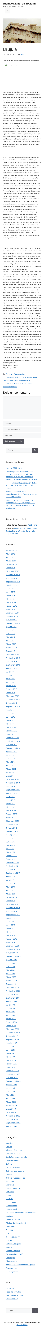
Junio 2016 (10, 675)
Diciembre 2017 (12, 613)
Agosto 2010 (11, 918)
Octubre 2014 (11, 745)
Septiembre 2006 (13, 1081)
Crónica (9, 1164)
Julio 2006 (10, 1088)
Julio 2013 (10, 797)
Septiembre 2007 (13, 1040)
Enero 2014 (10, 776)
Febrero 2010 (11, 939)
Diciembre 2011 (12, 863)
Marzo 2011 (11, 894)
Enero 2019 (10, 568)
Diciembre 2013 (12, 779)
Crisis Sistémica (12, 1161)
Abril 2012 (10, 849)
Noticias (9, 1230)
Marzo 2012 (11, 852)
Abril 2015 (10, 724)
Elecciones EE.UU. (13, 1188)
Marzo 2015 (11, 727)
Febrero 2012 (11, 856)
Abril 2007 (10, 1057)
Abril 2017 (10, 641)
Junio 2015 (10, 717)
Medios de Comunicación (16, 1223)
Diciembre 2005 (12, 1112)
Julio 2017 (10, 630)
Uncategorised (12, 1272)
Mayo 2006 (11, 1095)
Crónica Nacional (13, 1167)
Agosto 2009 (11, 960)
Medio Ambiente (13, 1220)
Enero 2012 (10, 859)
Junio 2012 (10, 842)
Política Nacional (13, 1251)
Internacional (11, 1206)
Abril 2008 (10, 1015)
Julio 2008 (10, 1005)
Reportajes (10, 1258)
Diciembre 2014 (12, 738)
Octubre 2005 (12, 1119)
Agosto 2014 (11, 752)
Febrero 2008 (11, 1022)
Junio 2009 (10, 967)
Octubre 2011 (11, 870)
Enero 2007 (11, 1067)
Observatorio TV (13, 1237)
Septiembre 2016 (13, 665)
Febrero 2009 (11, 981)
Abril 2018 (10, 599)
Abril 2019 (10, 557)
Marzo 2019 (11, 561)
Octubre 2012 (11, 828)
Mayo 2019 (10, 554)
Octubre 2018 (11, 578)
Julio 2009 (10, 963)
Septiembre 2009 (13, 956)
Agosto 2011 (11, 877)
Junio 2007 (10, 1050)
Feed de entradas (13, 1292)
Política (9, 1247)
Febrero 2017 (11, 648)
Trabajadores (11, 1268)
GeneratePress (22, 1325)
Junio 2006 (10, 1092)
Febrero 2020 (11, 550)
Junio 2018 (10, 592)
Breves (9, 1147)
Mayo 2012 (10, 845)
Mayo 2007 (10, 1053)
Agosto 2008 (11, 1001)
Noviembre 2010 (13, 908)
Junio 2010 (10, 925)
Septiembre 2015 (13, 707)
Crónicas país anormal (15, 1171)
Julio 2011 (10, 880)
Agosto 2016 (11, 668)
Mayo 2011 (10, 887)
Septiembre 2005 (13, 1123)
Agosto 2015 (11, 710)
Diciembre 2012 (12, 821)
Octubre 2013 (11, 786)
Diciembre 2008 (12, 988)
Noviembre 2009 (13, 949)
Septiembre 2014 (13, 748)
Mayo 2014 (10, 762)
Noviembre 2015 (13, 700)
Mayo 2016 (10, 679)
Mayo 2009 (11, 970)
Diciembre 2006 (12, 1071)
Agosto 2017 (11, 627)
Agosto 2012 (11, 835)
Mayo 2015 (10, 720)
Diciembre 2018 (12, 571)
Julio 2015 (10, 713)
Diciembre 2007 (12, 1029)
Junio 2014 (10, 759)
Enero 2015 (10, 734)
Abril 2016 (10, 682)
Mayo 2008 (10, 1012)
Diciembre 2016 (12, 654)
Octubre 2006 (12, 1078)
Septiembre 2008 (13, 998)
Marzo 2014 (11, 769)
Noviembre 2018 (13, 575)
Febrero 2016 (11, 689)
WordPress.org (12, 1299)
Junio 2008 (10, 1008)
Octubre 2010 (11, 911)
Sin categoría (11, 1261)
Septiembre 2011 (13, 873)
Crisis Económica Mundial (16, 1157)
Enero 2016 (10, 693)
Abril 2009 (10, 974)
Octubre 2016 (11, 661)
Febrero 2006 (11, 1105)
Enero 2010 (10, 942)
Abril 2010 (10, 932)
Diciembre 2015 (12, 696)
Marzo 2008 (11, 1019)
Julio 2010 (10, 922)
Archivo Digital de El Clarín (19, 3)
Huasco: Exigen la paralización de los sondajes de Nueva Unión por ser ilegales (21, 485)
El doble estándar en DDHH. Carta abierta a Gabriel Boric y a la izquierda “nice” (22, 531)
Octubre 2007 (12, 1036)
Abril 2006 (10, 1099)
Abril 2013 (10, 807)
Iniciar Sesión (11, 1288)
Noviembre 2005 (13, 1116)
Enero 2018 (10, 609)
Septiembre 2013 (13, 790)
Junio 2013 (10, 800)
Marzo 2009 (11, 977)
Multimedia (10, 1226)
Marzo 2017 (11, 644)
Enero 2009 (11, 984)
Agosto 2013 (11, 793)
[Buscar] (35, 450)
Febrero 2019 (11, 564)
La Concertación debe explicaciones (21, 1213)
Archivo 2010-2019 (14, 468)
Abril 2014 (10, 765)
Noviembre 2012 (13, 824)
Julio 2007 (10, 1046)
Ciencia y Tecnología (14, 1150)
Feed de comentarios (15, 1295)
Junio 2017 (10, 634)
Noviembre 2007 (13, 1033)
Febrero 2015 (11, 731)
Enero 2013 (10, 818)
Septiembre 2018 (13, 582)
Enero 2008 (11, 1026)
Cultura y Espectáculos (15, 374)
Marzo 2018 (11, 602)
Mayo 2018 (10, 596)
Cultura (9, 1174)
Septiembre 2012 (13, 831)
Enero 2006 (11, 1109)
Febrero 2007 (11, 1064)
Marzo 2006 (11, 1102)
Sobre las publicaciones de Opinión (20, 1265)
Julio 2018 (10, 589)
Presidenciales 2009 (14, 1254)
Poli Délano (32, 525)
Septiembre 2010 (13, 915)
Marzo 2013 (11, 811)
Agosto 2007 (11, 1043)
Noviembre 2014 (13, 741)
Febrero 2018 (11, 606)
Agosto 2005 (11, 1126)
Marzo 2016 (11, 686)
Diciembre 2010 (12, 904)
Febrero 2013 (11, 814)
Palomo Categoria (13, 1244)
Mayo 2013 (10, 804)
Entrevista (10, 1192)
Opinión (9, 1240)
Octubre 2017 (11, 620)
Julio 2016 (10, 672)
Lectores (9, 1216)
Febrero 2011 (11, 897)
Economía (10, 1181)
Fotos (8, 1195)
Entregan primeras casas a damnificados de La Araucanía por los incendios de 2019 (21, 494)
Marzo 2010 (11, 935)
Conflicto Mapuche (13, 1154)
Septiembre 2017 (13, 623)
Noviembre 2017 (13, 616)
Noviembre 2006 (13, 1074)
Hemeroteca (11, 1202)
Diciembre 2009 (12, 946)
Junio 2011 (10, 883)
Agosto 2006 (11, 1085)
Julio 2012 (10, 838)
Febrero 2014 (11, 772)
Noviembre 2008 (13, 991)
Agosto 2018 (11, 585)
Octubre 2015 (11, 703)
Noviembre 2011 (12, 866)
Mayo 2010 (10, 929)
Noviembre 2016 (13, 658)
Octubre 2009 (12, 953)
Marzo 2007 (11, 1060)
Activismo (10, 1143)
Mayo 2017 (10, 637)
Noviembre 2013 (13, 783)
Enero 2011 (10, 901)
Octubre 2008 (12, 994)
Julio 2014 (10, 755)
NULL (8, 1233)
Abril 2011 (10, 890)
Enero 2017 (10, 651)
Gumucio (9, 1199)
